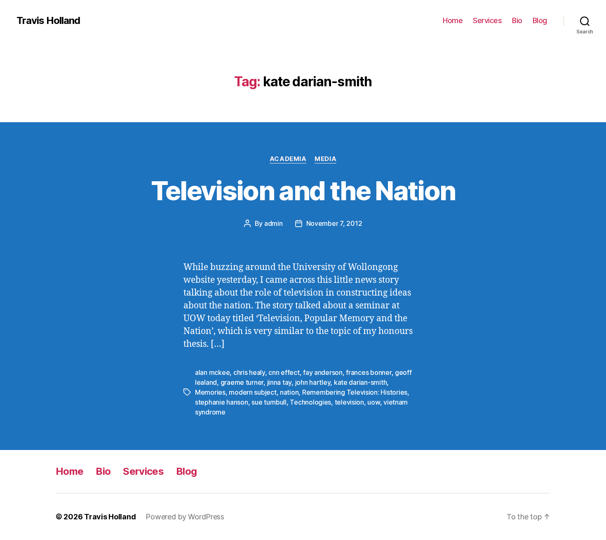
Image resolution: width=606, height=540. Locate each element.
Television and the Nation (303, 190)
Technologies (310, 402)
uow (373, 402)
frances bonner (368, 372)
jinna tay (279, 382)
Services (487, 20)
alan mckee (212, 372)
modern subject (252, 392)
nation (289, 392)
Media (325, 159)
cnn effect (283, 372)
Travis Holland (48, 21)
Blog (540, 20)
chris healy (249, 372)
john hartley (313, 382)
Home (453, 20)
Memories (210, 392)
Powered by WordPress (185, 516)
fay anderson (323, 372)
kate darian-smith (360, 382)
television (349, 402)
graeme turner (242, 382)
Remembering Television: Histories (354, 392)
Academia (288, 159)
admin (273, 223)
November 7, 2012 (334, 223)
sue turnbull (269, 402)
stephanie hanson (221, 402)
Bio (517, 20)
